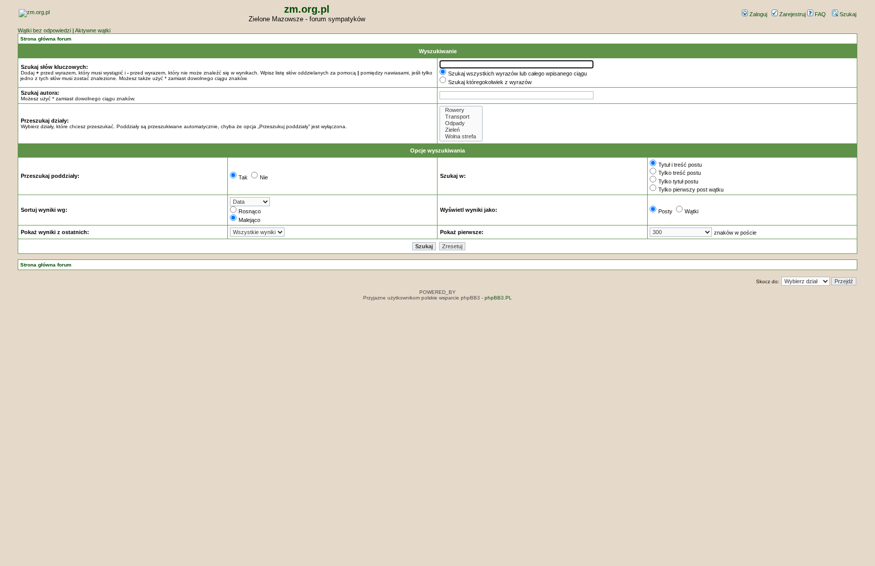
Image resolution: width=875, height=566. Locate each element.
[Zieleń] (461, 130)
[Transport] (461, 117)
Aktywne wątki (92, 30)
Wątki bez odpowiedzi (44, 30)
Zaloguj (757, 14)
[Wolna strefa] (461, 136)
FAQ (819, 14)
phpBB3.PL (498, 297)
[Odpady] (461, 123)
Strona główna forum (45, 39)
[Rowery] (461, 110)
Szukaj (847, 14)
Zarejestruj (792, 14)
